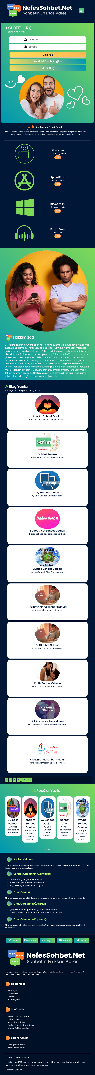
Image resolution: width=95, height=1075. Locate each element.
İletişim (11, 996)
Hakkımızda (13, 993)
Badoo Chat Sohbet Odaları (21, 1025)
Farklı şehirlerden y (16, 1044)
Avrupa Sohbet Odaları (18, 1028)
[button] (46, 849)
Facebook (15, 940)
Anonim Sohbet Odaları (18, 1016)
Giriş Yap (48, 54)
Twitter (66, 940)
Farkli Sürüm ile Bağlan (48, 61)
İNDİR (58, 157)
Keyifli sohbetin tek (16, 1047)
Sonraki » (26, 779)
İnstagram (31, 940)
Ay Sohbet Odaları (16, 1022)
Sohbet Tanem (15, 1019)
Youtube (49, 940)
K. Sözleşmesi (14, 999)
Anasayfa (12, 990)
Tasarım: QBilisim (14, 1069)
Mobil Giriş (48, 68)
